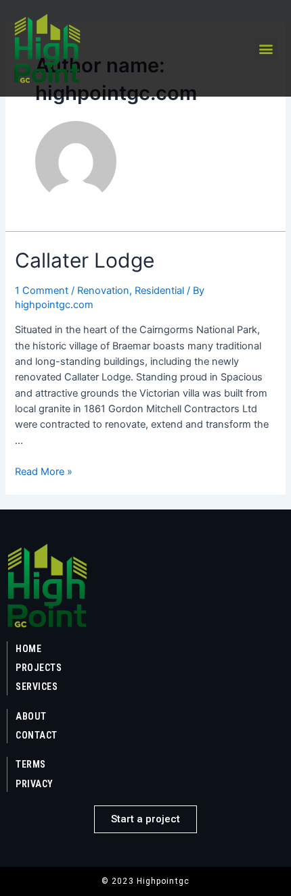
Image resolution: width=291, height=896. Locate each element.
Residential (159, 290)
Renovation (103, 290)
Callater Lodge (84, 260)
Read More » (43, 472)
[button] (266, 48)
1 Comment (41, 290)
